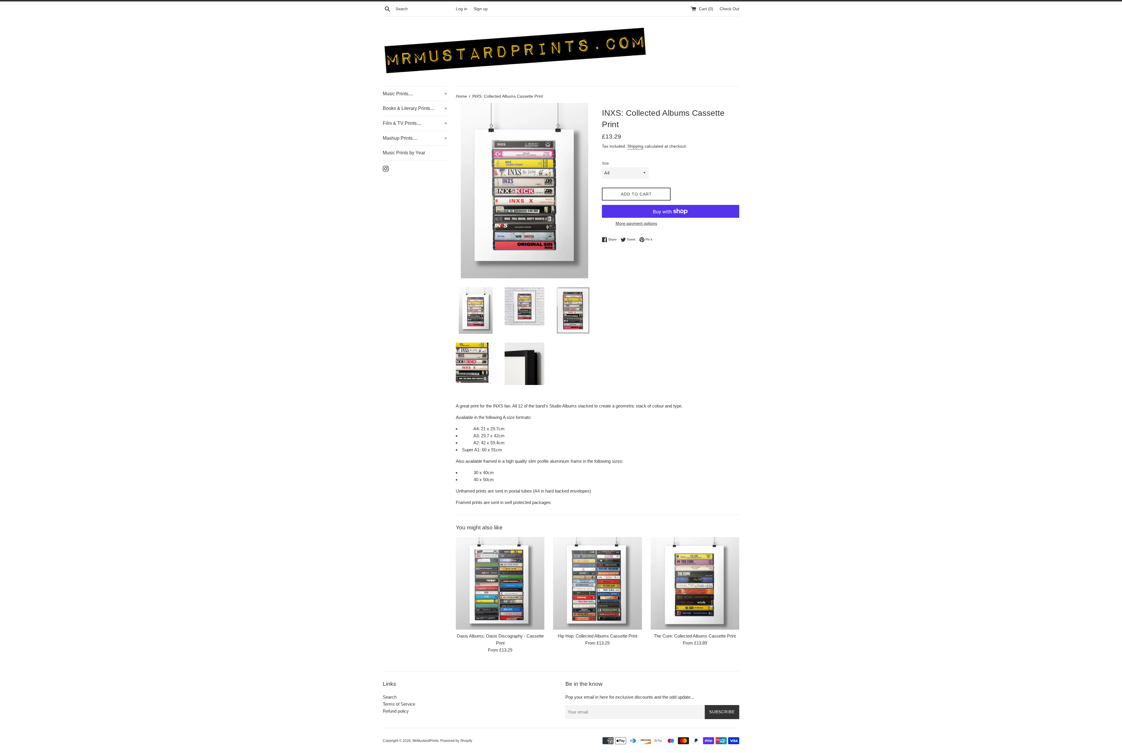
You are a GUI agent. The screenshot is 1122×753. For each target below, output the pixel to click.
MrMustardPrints (426, 741)
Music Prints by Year (404, 152)
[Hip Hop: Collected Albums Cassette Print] (597, 583)
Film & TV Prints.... (415, 123)
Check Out (729, 9)
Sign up (481, 9)
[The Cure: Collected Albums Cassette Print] (695, 583)
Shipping (635, 146)
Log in (461, 9)
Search (389, 697)
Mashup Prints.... (415, 138)
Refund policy (396, 711)
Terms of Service (399, 704)
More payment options (636, 223)
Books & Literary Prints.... (415, 108)
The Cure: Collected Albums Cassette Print (695, 635)
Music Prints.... (415, 93)
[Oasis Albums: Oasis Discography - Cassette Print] (500, 583)
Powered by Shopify (456, 741)
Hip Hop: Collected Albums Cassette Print (597, 635)
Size (605, 163)
